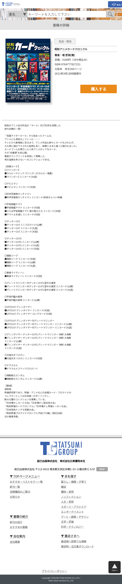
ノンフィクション (71, 497)
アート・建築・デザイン (75, 517)
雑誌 (63, 487)
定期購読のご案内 (20, 492)
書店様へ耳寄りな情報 (73, 541)
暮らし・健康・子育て (73, 482)
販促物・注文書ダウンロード (77, 546)
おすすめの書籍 (19, 527)
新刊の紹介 (16, 522)
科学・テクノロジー (72, 527)
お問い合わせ (116, 9)
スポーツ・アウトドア (73, 507)
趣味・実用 (67, 492)
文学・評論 (67, 522)
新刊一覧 (15, 487)
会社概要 (107, 9)
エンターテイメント (72, 512)
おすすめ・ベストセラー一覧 (26, 482)
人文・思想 (67, 502)
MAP (102, 469)
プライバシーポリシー (54, 571)
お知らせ (15, 497)
